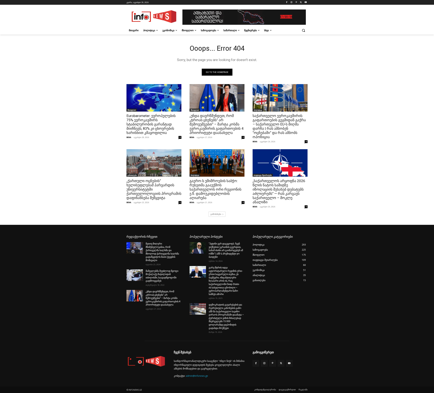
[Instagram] (291, 2)
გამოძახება (215, 214)
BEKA (128, 137)
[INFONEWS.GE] (153, 17)
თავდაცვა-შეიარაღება (263, 175)
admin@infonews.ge (197, 375)
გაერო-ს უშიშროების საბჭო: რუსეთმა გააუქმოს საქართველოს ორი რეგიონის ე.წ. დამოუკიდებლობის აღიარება (215, 189)
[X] (301, 2)
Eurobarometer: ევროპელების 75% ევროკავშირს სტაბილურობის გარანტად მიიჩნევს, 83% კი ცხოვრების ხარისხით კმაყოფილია (151, 124)
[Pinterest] (296, 2)
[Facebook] (287, 2)
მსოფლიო (131, 110)
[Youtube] (306, 2)
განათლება (132, 175)
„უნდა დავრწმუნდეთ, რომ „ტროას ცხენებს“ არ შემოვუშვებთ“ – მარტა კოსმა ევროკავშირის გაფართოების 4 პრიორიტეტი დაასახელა (216, 124)
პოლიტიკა (258, 110)
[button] (303, 30)
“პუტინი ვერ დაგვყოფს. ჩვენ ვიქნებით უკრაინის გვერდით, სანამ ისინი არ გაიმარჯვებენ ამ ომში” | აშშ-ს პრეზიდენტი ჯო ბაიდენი (226, 250)
